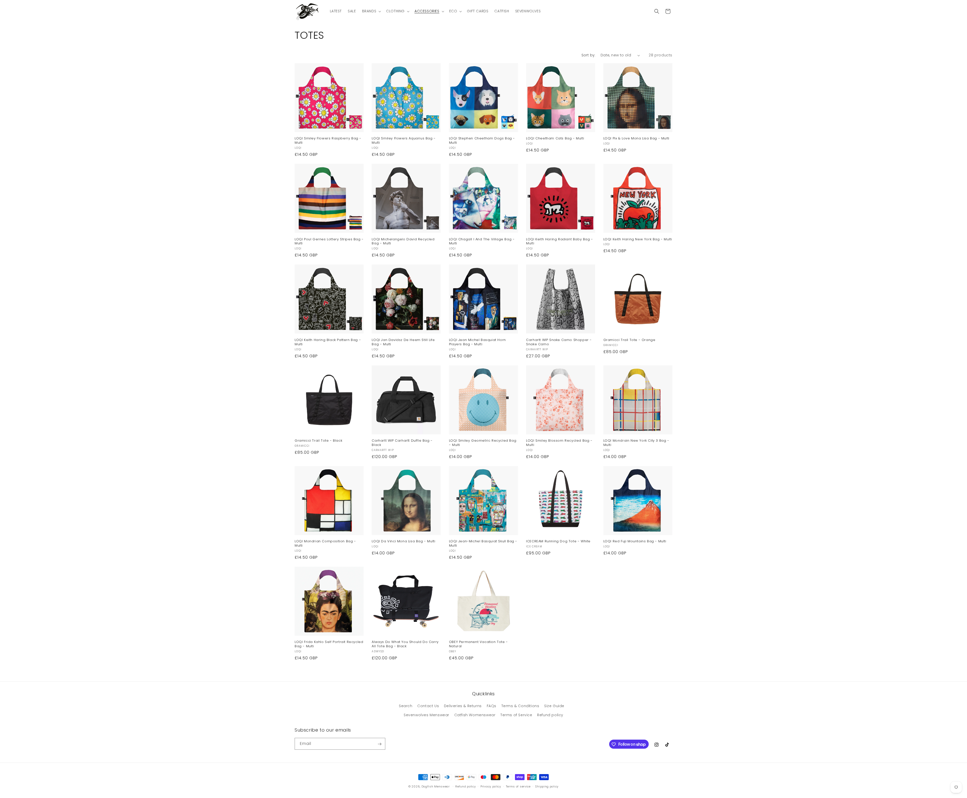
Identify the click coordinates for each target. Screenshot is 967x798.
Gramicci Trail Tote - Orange (629, 340)
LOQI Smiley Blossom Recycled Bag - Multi (559, 443)
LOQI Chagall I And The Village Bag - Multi (482, 241)
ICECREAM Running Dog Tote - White (558, 541)
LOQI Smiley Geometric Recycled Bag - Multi (482, 443)
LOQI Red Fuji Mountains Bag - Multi (634, 541)
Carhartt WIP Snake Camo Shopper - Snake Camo (559, 342)
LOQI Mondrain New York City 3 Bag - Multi (636, 443)
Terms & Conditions (520, 706)
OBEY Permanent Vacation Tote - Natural (478, 644)
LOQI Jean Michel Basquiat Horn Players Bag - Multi (477, 342)
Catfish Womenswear (475, 714)
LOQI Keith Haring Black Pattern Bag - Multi (328, 342)
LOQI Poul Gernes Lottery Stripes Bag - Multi (329, 241)
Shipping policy (547, 786)
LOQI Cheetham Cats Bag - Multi (555, 138)
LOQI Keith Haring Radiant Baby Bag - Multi (559, 241)
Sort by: (588, 55)
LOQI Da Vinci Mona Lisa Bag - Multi (403, 541)
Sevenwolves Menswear (426, 714)
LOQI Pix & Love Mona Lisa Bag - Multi (636, 138)
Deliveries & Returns (463, 706)
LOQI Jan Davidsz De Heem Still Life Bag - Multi (403, 342)
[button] (371, 11)
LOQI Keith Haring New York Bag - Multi (637, 239)
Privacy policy (490, 786)
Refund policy (550, 714)
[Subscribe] (379, 744)
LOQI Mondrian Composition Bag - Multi (325, 543)
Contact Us (428, 706)
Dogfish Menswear (436, 786)
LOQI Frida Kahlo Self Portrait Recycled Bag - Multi (329, 644)
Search (405, 706)
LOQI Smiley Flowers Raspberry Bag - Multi (328, 140)
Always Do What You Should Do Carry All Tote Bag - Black (405, 644)
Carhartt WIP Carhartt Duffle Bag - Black (402, 443)
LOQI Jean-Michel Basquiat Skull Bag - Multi (483, 543)
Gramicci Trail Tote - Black (318, 441)
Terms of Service (516, 714)
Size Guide (554, 706)
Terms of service (518, 786)
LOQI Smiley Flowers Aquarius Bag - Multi (403, 140)
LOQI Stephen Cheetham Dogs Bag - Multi (482, 140)
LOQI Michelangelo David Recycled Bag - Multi (403, 241)
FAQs (491, 706)
